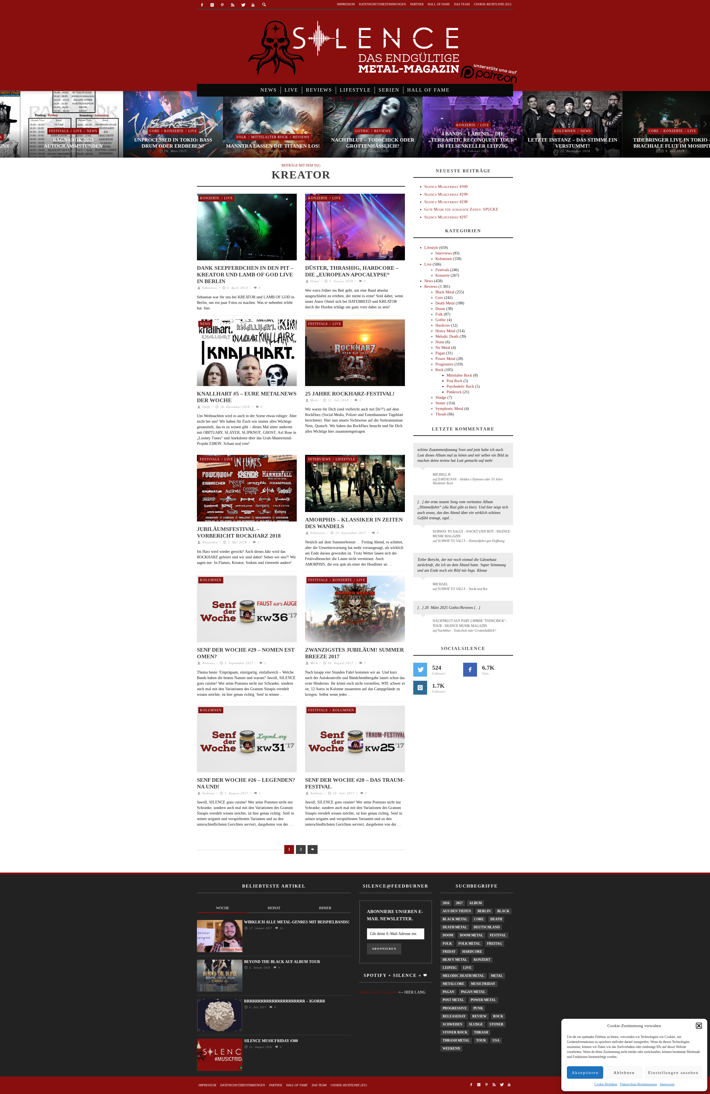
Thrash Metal (456, 1040)
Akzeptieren (585, 1072)
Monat (274, 908)
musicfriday (483, 984)
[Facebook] (202, 5)
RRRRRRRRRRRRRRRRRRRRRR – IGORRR (284, 1001)
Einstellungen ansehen (673, 1072)
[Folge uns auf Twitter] (420, 670)
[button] (699, 1026)
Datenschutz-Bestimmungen (638, 1084)
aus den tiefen (457, 911)
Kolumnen (541, 131)
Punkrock (454, 392)
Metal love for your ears (378, 992)
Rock (439, 370)
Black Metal (444, 292)
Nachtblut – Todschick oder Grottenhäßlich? (349, 143)
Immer (325, 908)
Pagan (440, 353)
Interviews (319, 459)
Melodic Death (446, 336)
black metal (455, 919)
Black (503, 911)
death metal (455, 927)
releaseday (454, 1016)
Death (496, 919)
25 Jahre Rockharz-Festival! (350, 393)
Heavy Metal (445, 331)
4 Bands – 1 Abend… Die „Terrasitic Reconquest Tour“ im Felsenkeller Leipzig (449, 139)
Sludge (440, 397)
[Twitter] (243, 5)
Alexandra (210, 542)
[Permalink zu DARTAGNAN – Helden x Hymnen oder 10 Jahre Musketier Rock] (423, 477)
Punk (478, 1008)
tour (481, 1040)
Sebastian (209, 287)
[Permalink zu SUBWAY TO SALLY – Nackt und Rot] (423, 587)
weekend (451, 1048)
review (479, 1016)
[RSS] (232, 5)
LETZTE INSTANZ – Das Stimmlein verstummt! (549, 143)
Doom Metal (471, 935)
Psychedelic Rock (460, 386)
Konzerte (150, 131)
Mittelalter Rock (246, 137)
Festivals (35, 131)
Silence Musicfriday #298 (446, 202)
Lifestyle (345, 459)
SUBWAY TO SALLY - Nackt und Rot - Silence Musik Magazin (471, 534)
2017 (459, 903)
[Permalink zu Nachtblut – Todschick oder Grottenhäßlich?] (423, 624)
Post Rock (454, 381)
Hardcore (442, 325)
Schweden (452, 1024)
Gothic (339, 131)
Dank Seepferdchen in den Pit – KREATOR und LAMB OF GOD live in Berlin (245, 274)
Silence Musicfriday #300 (446, 187)
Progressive (444, 364)
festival (498, 935)
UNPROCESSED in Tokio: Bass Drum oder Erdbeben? (150, 143)
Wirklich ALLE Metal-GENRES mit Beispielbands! (296, 922)
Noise (439, 342)
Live (54, 131)
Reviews (278, 137)
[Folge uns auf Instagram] (420, 688)
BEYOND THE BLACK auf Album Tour (282, 962)
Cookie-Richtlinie (605, 1084)
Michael (440, 584)
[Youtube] (253, 5)
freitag (494, 944)
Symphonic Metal (449, 409)
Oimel (314, 281)
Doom (440, 309)
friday (449, 952)
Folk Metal (469, 944)
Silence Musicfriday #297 (446, 217)
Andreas (208, 663)
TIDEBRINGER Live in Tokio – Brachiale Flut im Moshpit (649, 143)
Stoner (440, 403)
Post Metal (453, 1000)
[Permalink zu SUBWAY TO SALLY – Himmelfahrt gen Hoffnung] (423, 534)
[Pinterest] (222, 5)
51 (281, 928)
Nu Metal (442, 348)
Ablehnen (624, 1072)
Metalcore (453, 984)
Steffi (206, 407)
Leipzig (450, 968)
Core (131, 131)
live (467, 968)
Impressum (667, 1084)
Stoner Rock (455, 1032)
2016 (446, 903)
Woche (222, 908)
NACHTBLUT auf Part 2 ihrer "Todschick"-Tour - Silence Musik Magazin (470, 623)
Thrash (440, 414)
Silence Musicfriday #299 (446, 194)
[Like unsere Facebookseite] (470, 670)
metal (497, 976)
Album (475, 903)
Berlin (484, 911)
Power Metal (445, 359)
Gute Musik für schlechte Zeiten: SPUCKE (461, 209)
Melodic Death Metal (463, 976)
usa (496, 1040)
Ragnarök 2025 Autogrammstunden (50, 143)
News (69, 131)
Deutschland (487, 927)
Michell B (441, 475)
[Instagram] (212, 5)
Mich (314, 400)
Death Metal (445, 303)
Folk (218, 137)
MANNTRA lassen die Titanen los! (249, 146)
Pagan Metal (473, 992)
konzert (482, 960)
